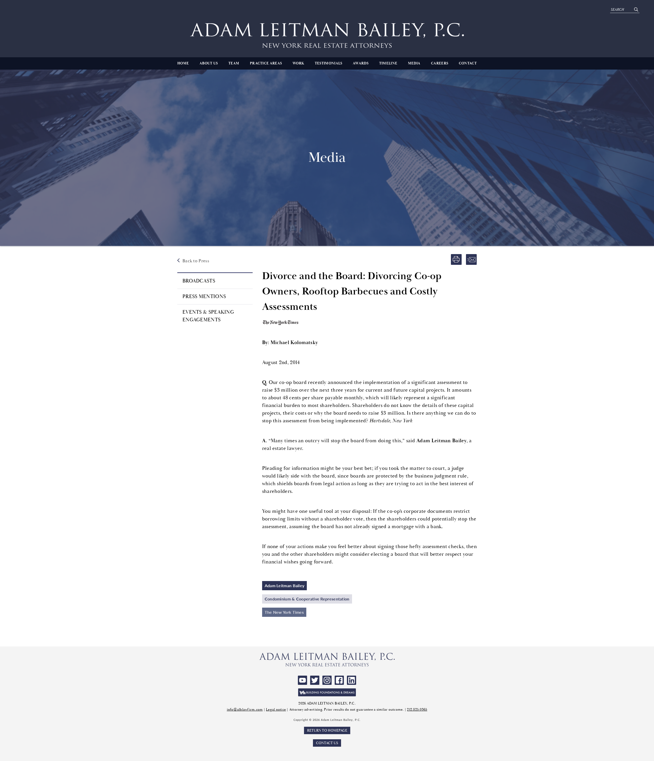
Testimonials (328, 63)
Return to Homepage (327, 730)
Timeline (388, 63)
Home (183, 63)
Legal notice (276, 709)
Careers (439, 63)
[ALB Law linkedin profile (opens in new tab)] (351, 680)
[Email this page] (471, 259)
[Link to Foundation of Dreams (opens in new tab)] (327, 692)
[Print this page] (456, 259)
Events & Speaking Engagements (208, 316)
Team (233, 63)
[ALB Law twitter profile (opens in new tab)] (314, 680)
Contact (468, 63)
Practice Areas (266, 63)
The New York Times (284, 612)
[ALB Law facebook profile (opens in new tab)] (339, 680)
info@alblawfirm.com (245, 709)
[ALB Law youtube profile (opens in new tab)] (302, 680)
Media (414, 63)
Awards (360, 63)
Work (298, 63)
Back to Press (195, 261)
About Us (209, 63)
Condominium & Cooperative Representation (307, 599)
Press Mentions (204, 296)
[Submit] (636, 9)
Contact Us (327, 743)
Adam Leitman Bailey (285, 585)
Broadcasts (198, 281)
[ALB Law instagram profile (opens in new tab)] (327, 680)
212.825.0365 (417, 709)
